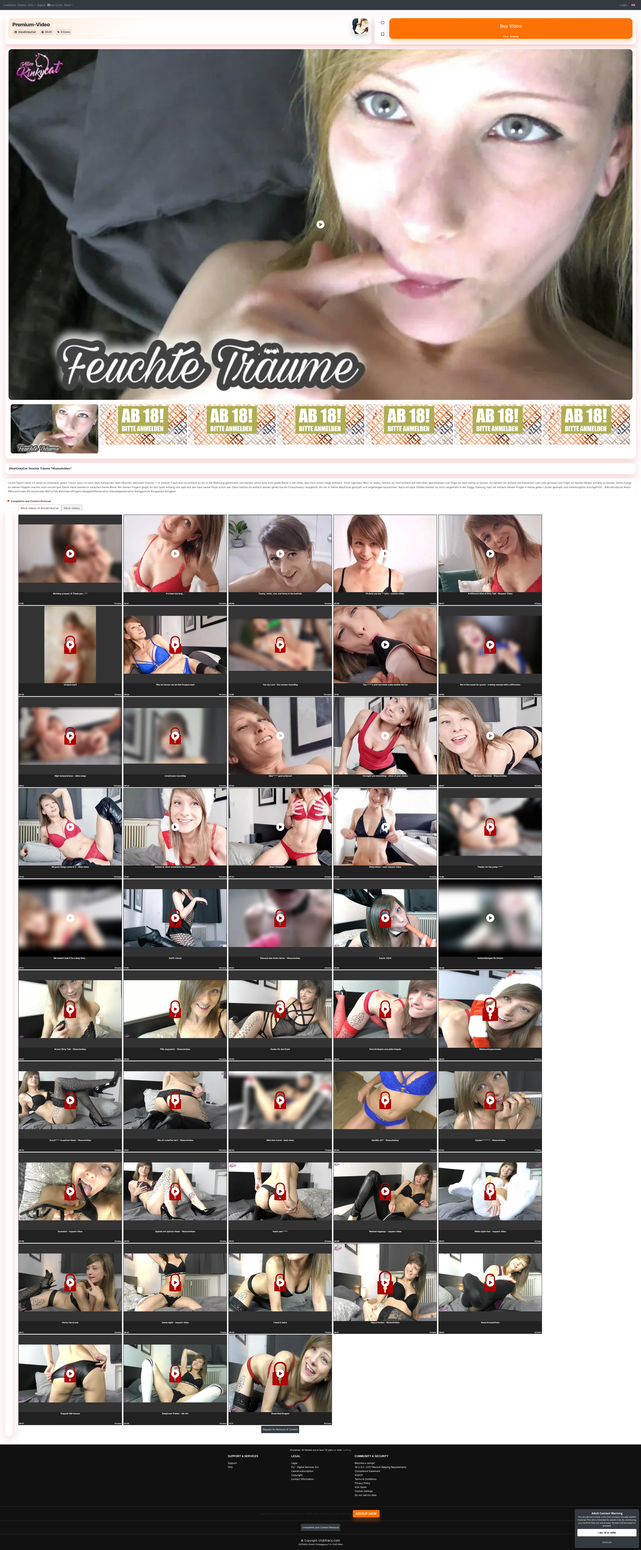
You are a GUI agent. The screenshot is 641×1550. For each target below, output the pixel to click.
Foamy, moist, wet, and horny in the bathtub (280, 593)
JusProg (347, 1450)
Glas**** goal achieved (280, 776)
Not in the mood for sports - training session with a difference (490, 684)
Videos (21, 5)
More (67, 5)
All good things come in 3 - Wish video (70, 867)
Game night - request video (175, 1322)
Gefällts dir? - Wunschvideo (385, 1140)
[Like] (382, 23)
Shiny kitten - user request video (385, 867)
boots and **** (280, 1231)
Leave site (607, 1542)
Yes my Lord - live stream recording (280, 684)
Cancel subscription (302, 1471)
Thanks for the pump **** (490, 867)
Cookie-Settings (364, 1491)
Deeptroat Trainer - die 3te (175, 1413)
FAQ (230, 1467)
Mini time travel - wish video (280, 1140)
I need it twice (280, 1322)
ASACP (359, 1475)
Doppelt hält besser (70, 1413)
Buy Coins (56, 5)
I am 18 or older (607, 1532)
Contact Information (302, 1479)
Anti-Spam (361, 1487)
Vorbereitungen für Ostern (490, 958)
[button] (633, 5)
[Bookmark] (382, 34)
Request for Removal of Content (280, 1429)
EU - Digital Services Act (305, 1467)
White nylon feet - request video (490, 1231)
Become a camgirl (365, 1463)
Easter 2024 (385, 958)
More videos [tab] (72, 508)
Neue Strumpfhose (490, 1322)
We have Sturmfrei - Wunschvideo (490, 776)
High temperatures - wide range (70, 776)
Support (232, 1463)
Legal (294, 1463)
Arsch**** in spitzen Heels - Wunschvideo (70, 1140)
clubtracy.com (329, 1540)
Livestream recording (175, 776)
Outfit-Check (175, 958)
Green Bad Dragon (280, 1413)
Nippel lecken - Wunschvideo (385, 1322)
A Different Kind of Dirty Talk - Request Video (490, 593)
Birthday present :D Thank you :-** (70, 593)
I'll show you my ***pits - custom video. (385, 593)
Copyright (296, 1475)
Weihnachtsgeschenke (490, 1049)
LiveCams (10, 5)
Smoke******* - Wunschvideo (490, 1140)
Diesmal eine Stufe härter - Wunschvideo (280, 958)
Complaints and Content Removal (320, 1527)
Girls (31, 5)
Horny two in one (70, 1322)
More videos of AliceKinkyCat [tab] (40, 508)
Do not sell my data (365, 1495)
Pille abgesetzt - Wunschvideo (175, 1049)
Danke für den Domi (280, 1049)
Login (623, 5)
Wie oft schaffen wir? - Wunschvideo (175, 1140)
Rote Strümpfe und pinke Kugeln (385, 1049)
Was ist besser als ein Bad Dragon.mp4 (175, 684)
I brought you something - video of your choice (385, 776)
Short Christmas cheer (280, 867)
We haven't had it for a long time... (70, 958)
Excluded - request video (70, 1231)
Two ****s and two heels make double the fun (385, 684)
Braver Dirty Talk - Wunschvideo (70, 1049)
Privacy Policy (362, 1483)
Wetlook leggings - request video (385, 1231)
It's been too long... (175, 593)
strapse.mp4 (70, 684)
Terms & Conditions (366, 1479)
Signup (41, 5)
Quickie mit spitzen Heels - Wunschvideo (175, 1231)
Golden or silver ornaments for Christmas (175, 867)
